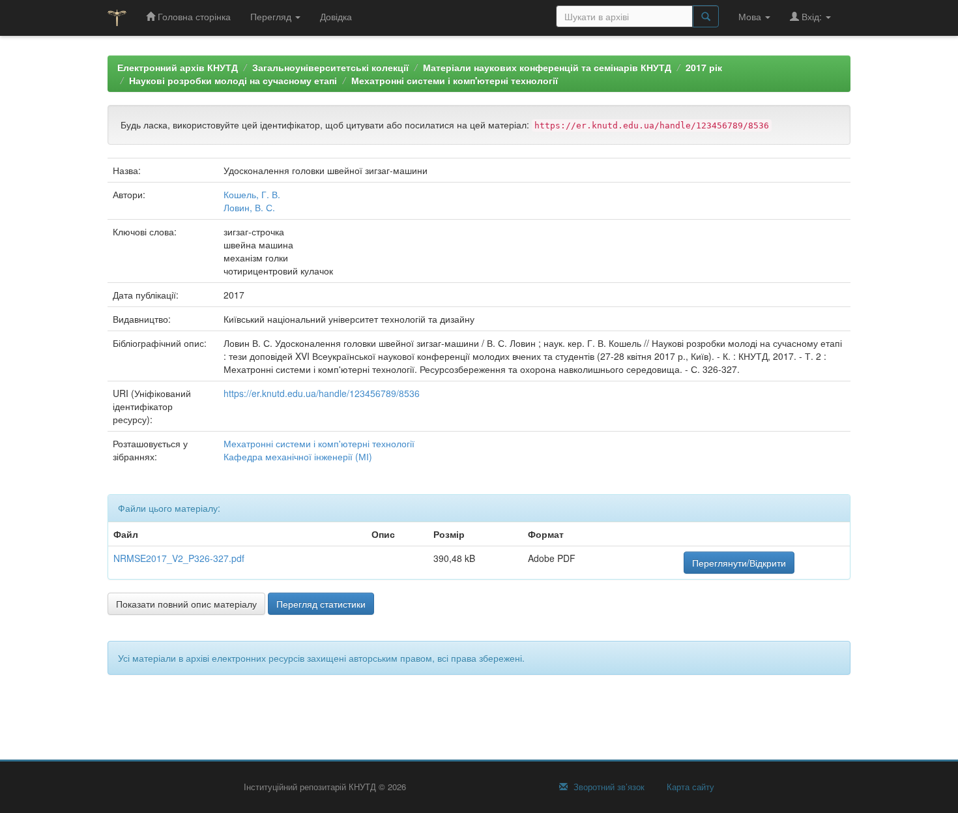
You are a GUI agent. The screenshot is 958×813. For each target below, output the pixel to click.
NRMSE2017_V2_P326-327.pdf (178, 558)
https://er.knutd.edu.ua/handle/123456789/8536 (322, 393)
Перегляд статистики (321, 603)
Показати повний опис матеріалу (186, 603)
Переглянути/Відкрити (739, 562)
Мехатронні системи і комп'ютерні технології (454, 80)
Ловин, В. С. (249, 207)
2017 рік (704, 67)
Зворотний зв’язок (608, 787)
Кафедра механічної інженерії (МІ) (298, 456)
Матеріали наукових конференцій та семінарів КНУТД (547, 67)
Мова (751, 16)
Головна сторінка (193, 16)
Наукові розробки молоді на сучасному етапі (233, 80)
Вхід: (811, 16)
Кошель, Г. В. (252, 194)
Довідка (336, 16)
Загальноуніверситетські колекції (330, 67)
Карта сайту (689, 787)
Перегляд (272, 16)
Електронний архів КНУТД (177, 67)
